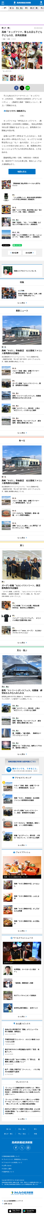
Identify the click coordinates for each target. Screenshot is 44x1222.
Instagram (28, 1147)
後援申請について (8, 1172)
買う (26, 8)
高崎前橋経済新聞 (22, 2)
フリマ (14, 39)
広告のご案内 (7, 1168)
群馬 (9, 39)
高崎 (4, 39)
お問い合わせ (7, 1165)
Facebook (16, 1147)
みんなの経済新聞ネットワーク (22, 1193)
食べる (12, 8)
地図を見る (22, 171)
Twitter (22, 1147)
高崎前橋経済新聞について (11, 1156)
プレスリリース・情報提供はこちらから (15, 1159)
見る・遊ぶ (19, 8)
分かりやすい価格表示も (16, 111)
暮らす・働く (34, 8)
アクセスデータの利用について (12, 1162)
